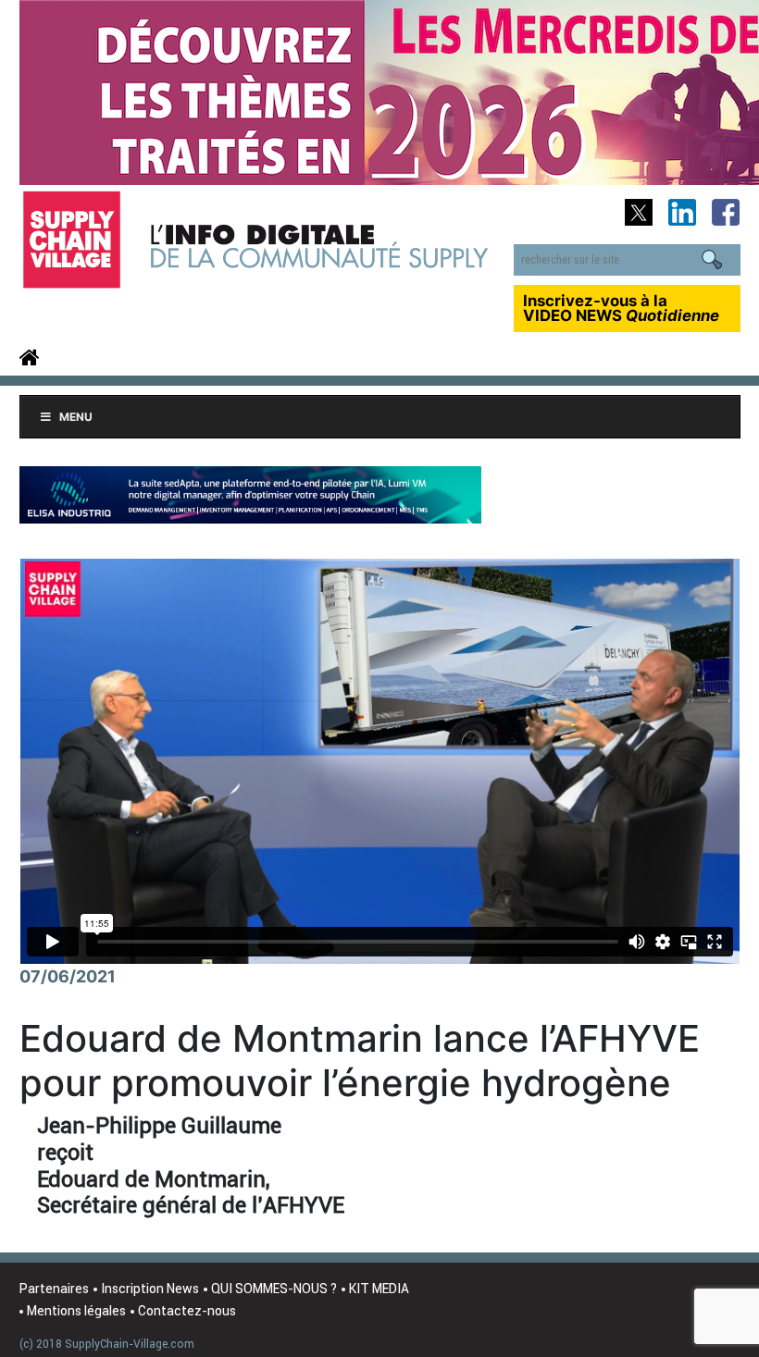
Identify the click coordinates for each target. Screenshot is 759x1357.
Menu (76, 417)
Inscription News (150, 1288)
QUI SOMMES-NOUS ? (274, 1288)
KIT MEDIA (379, 1288)
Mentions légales (76, 1310)
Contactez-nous (187, 1310)
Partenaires (54, 1288)
